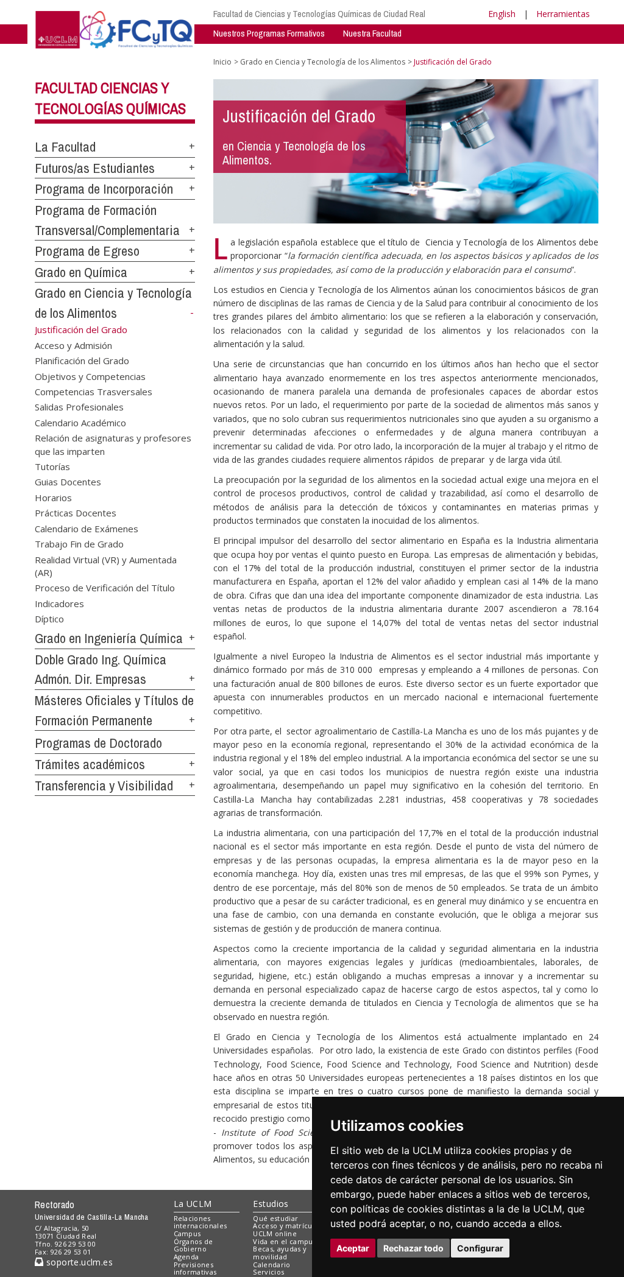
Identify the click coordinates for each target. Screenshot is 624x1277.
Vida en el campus (284, 1241)
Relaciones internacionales (200, 1222)
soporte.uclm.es (78, 1262)
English (502, 13)
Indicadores (59, 603)
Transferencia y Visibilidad (104, 785)
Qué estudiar (275, 1218)
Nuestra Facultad (372, 33)
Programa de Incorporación (104, 189)
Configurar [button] (480, 1248)
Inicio (222, 62)
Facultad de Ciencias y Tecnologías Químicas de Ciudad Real (319, 13)
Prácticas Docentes (75, 513)
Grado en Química (81, 272)
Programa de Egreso (87, 251)
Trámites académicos (90, 764)
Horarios (53, 497)
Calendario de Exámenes (86, 528)
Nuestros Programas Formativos (269, 33)
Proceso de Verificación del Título (105, 588)
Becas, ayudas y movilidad (280, 1252)
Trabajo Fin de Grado (79, 544)
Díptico (49, 619)
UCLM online (275, 1233)
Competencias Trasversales (93, 391)
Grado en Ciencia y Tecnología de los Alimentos (322, 62)
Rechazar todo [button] (413, 1248)
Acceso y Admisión (73, 345)
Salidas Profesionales (79, 407)
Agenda (186, 1256)
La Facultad (65, 147)
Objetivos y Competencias (90, 376)
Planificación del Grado (82, 360)
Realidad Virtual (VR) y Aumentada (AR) (106, 565)
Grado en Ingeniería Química (109, 638)
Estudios (270, 1203)
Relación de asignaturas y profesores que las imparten (113, 444)
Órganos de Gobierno (193, 1245)
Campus (187, 1233)
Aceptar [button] (352, 1248)
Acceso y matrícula (285, 1225)
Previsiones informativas (195, 1268)
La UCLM (193, 1203)
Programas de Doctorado (98, 743)
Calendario (271, 1264)
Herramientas (563, 13)
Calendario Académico (80, 422)
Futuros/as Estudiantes (95, 168)
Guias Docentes (68, 482)
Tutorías (52, 466)
